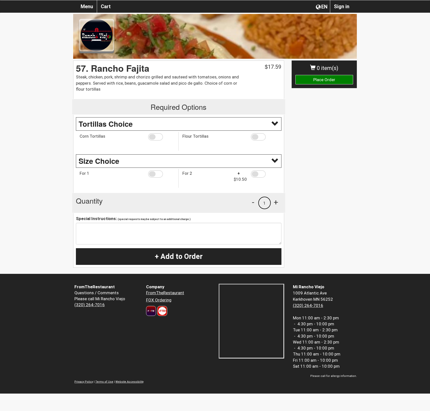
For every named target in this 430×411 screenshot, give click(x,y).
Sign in (341, 6)
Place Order (324, 79)
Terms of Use (104, 381)
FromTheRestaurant (165, 292)
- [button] (253, 202)
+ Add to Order (179, 256)
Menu (87, 6)
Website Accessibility (129, 381)
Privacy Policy (83, 381)
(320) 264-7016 (89, 304)
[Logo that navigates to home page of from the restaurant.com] (151, 311)
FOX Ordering (158, 299)
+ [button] (276, 202)
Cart (106, 6)
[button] (161, 137)
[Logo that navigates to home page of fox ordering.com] (161, 311)
